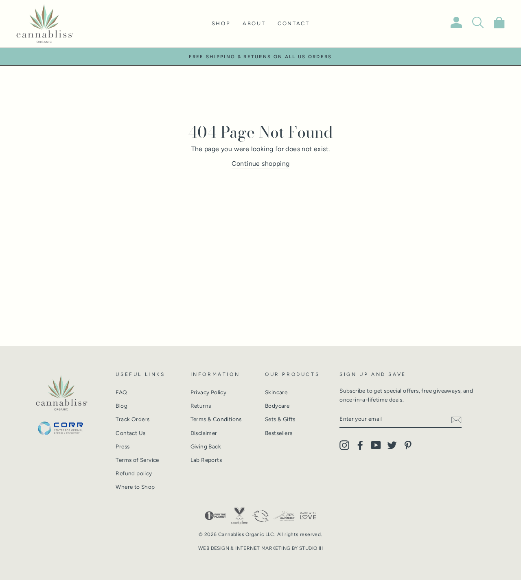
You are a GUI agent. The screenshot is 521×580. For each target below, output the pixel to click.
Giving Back (205, 446)
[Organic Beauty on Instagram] (344, 445)
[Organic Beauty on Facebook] (360, 445)
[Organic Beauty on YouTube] (376, 445)
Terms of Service (137, 460)
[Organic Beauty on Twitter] (392, 445)
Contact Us (130, 433)
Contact (293, 23)
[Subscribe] (456, 419)
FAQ (121, 392)
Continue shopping (261, 163)
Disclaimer (203, 433)
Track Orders (132, 419)
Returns (200, 405)
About (254, 23)
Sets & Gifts (280, 419)
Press (122, 446)
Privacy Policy (208, 392)
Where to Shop (135, 486)
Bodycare (277, 405)
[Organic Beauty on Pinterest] (408, 445)
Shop (221, 23)
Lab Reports (206, 460)
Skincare (276, 392)
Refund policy (134, 473)
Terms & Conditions (216, 419)
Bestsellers (278, 433)
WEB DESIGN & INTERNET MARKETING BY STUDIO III (260, 548)
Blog (121, 405)
